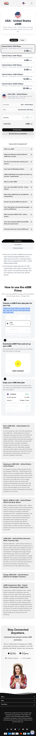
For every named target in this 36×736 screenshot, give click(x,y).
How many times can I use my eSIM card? (16, 229)
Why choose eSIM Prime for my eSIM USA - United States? (16, 195)
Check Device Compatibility (18, 133)
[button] (31, 3)
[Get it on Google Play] (24, 653)
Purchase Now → (18, 130)
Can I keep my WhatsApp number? (14, 169)
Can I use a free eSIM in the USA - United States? (16, 188)
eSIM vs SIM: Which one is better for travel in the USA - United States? (17, 175)
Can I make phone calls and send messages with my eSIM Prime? (16, 208)
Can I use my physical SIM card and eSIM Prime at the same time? (16, 222)
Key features (18, 241)
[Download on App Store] (12, 653)
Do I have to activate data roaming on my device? (16, 162)
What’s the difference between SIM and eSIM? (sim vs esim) (15, 155)
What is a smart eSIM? (10, 181)
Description (18, 244)
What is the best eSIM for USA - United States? (15, 215)
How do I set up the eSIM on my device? (15, 201)
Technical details (18, 248)
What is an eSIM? (9, 149)
